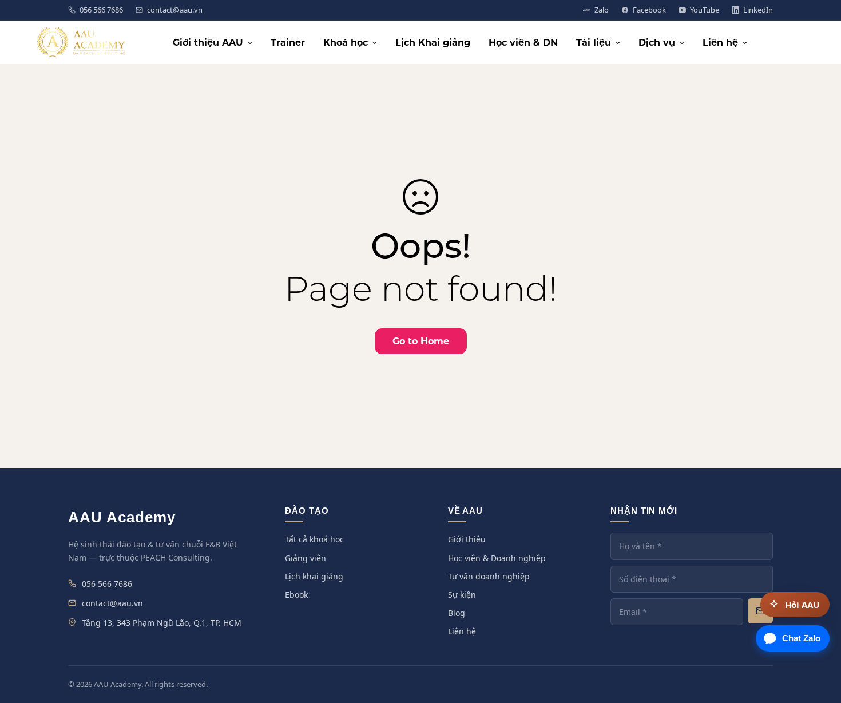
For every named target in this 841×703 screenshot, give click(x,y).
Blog (456, 612)
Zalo (601, 10)
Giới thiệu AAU (208, 42)
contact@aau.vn (175, 10)
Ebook (296, 594)
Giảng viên (305, 558)
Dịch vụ (656, 42)
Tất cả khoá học (314, 539)
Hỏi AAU (802, 604)
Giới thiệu (467, 539)
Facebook (649, 10)
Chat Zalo (801, 638)
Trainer (288, 42)
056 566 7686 (101, 10)
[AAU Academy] (81, 43)
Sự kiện (462, 594)
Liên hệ (720, 42)
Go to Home (420, 341)
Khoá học (345, 42)
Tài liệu (593, 42)
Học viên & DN (523, 42)
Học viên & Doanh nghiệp (497, 558)
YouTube (704, 10)
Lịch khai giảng (314, 576)
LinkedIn (758, 10)
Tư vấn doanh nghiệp (489, 576)
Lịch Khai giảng (432, 42)
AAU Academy (122, 517)
